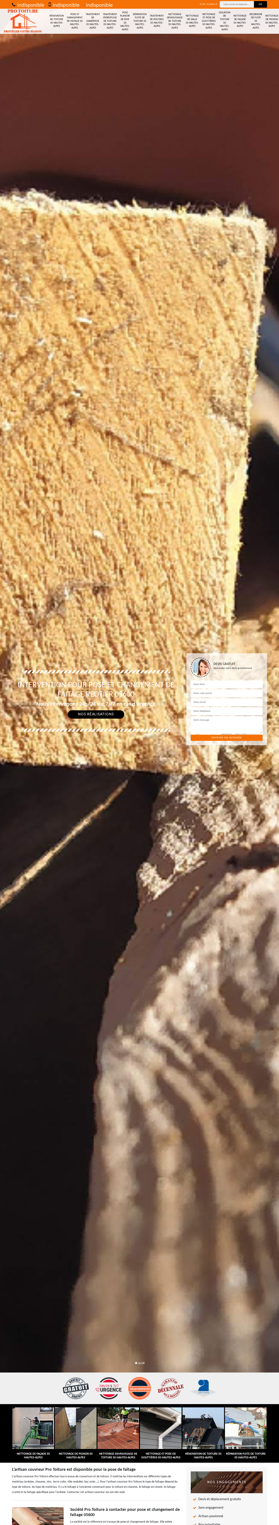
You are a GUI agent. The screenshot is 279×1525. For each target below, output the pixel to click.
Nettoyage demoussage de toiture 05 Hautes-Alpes (175, 21)
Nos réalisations (96, 714)
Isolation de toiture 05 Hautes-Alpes (224, 21)
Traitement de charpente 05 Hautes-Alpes (93, 21)
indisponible (30, 5)
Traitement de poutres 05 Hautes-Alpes (157, 21)
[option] (139, 762)
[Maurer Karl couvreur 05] (23, 21)
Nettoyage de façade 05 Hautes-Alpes (240, 21)
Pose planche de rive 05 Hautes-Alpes (125, 21)
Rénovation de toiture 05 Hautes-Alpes (56, 21)
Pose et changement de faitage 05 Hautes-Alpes (75, 21)
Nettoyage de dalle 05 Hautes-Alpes (192, 21)
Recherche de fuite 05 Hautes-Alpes (256, 21)
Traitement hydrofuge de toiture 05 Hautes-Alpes (110, 21)
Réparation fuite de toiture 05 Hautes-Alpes (140, 21)
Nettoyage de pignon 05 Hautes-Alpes (271, 21)
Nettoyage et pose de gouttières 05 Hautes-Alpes (209, 21)
